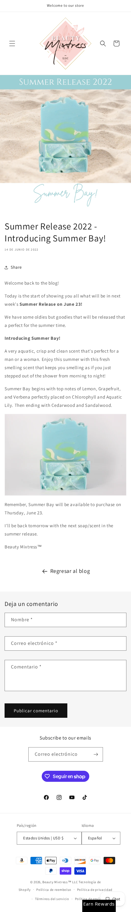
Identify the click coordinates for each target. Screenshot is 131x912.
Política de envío (88, 899)
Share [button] (16, 267)
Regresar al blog (70, 570)
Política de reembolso (53, 889)
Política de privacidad (94, 889)
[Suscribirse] (96, 754)
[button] (12, 43)
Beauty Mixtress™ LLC (60, 882)
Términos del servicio (52, 899)
